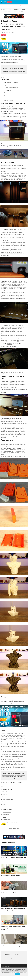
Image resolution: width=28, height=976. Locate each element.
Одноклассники (6, 776)
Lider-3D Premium (7, 812)
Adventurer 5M (6, 819)
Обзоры (9, 9)
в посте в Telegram (13, 71)
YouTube (23, 775)
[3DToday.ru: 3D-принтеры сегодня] (8, 2)
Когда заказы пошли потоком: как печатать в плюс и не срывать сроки (13, 909)
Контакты (7, 954)
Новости (4, 5)
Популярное (11, 5)
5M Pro (13, 108)
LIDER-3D (3, 32)
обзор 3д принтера (7, 809)
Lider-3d (5, 804)
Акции (25, 5)
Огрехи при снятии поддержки (9, 892)
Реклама (6, 16)
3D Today (3, 9)
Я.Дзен (14, 775)
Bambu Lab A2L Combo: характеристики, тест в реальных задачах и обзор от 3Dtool (13, 858)
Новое (19, 5)
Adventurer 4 (6, 814)
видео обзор (6, 802)
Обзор (4, 786)
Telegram (7, 68)
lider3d (4, 807)
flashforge (5, 794)
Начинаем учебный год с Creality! (10, 875)
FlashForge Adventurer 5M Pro (8, 106)
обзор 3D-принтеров (8, 791)
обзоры (4, 797)
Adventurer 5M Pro (5, 165)
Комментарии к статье (14, 828)
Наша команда (8, 958)
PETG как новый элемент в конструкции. (12, 946)
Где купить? (7, 98)
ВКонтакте (10, 775)
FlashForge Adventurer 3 (8, 799)
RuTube (18, 775)
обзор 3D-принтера (7, 789)
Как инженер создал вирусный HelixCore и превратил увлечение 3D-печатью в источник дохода (13, 928)
